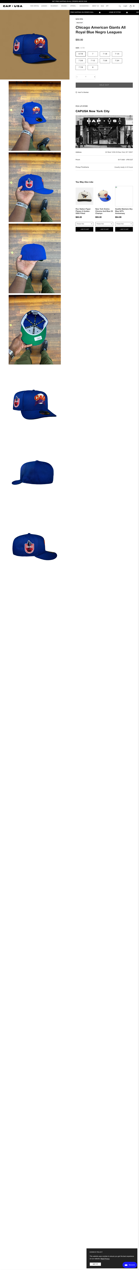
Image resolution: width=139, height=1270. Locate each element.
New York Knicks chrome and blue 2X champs (104, 211)
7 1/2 (93, 60)
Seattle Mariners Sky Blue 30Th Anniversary (123, 211)
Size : (80, 48)
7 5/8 (105, 60)
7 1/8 (105, 54)
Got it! (95, 1264)
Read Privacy (105, 1259)
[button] (120, 6)
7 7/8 (81, 67)
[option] (35, 45)
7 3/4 (117, 60)
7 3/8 (81, 60)
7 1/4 (117, 54)
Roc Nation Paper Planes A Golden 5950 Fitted (83, 211)
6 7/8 (81, 54)
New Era (79, 19)
